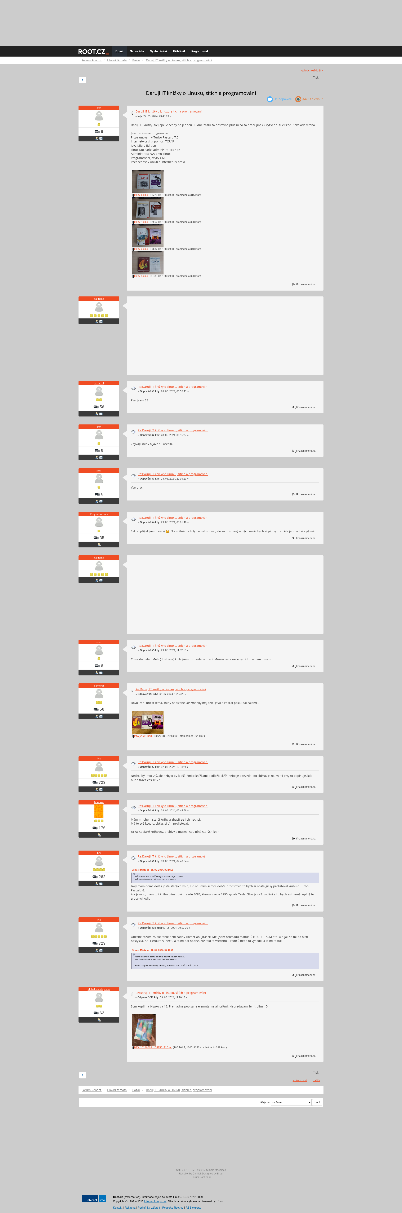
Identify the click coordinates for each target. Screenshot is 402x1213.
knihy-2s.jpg (141, 249)
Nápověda (137, 51)
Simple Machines (216, 1170)
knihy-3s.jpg (141, 276)
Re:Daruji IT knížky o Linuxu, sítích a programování (173, 387)
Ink (99, 758)
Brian (220, 1173)
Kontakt (117, 1207)
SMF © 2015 (198, 1170)
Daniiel (197, 1173)
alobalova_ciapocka (99, 989)
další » (319, 70)
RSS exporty (193, 1207)
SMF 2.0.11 (182, 1170)
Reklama (99, 298)
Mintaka (99, 802)
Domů (119, 51)
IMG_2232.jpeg (143, 736)
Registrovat (199, 51)
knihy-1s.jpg (141, 222)
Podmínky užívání (149, 1207)
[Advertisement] (201, 21)
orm (99, 108)
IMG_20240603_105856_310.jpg (153, 1047)
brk (99, 853)
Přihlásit (179, 51)
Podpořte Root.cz (172, 1207)
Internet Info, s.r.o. (155, 1201)
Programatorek (99, 514)
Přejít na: (265, 1102)
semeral (99, 383)
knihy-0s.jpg (141, 195)
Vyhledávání (158, 51)
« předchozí (307, 70)
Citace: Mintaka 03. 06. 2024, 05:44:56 (152, 869)
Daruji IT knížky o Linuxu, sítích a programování (168, 111)
